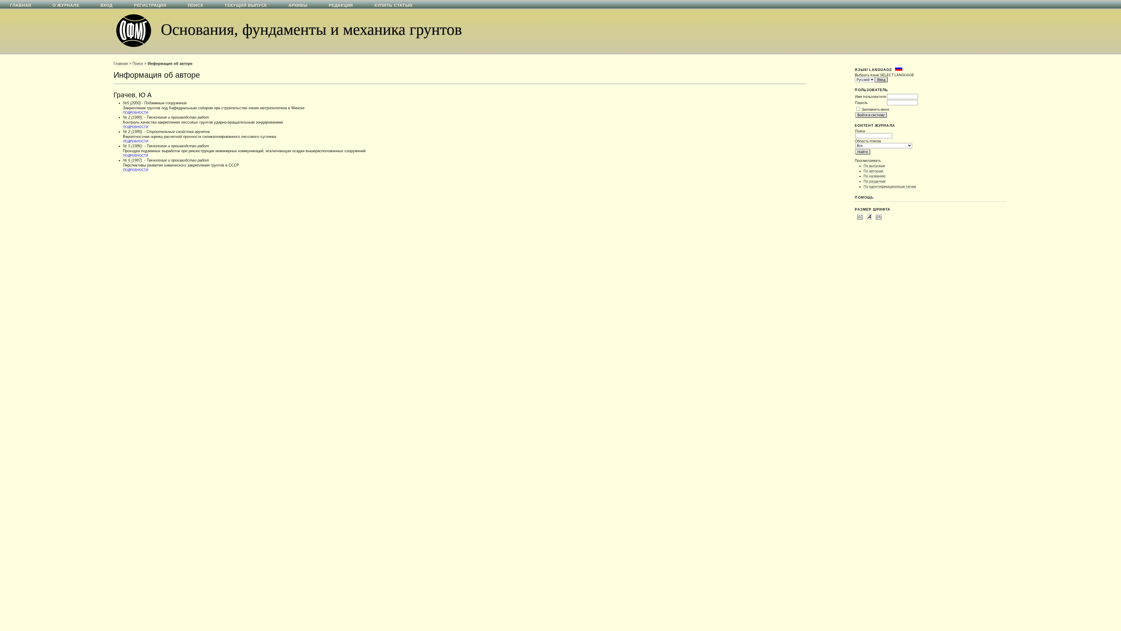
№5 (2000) (132, 103)
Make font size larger (879, 216)
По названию (874, 176)
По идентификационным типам (890, 186)
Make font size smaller (860, 216)
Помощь (864, 197)
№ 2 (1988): (133, 117)
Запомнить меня (875, 109)
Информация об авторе (170, 64)
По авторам (873, 171)
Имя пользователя (870, 96)
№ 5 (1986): (133, 146)
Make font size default (869, 216)
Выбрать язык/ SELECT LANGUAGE (884, 75)
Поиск (138, 64)
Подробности (135, 112)
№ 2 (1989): (133, 132)
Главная (121, 64)
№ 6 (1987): (133, 160)
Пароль (861, 103)
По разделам (874, 181)
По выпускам (874, 166)
